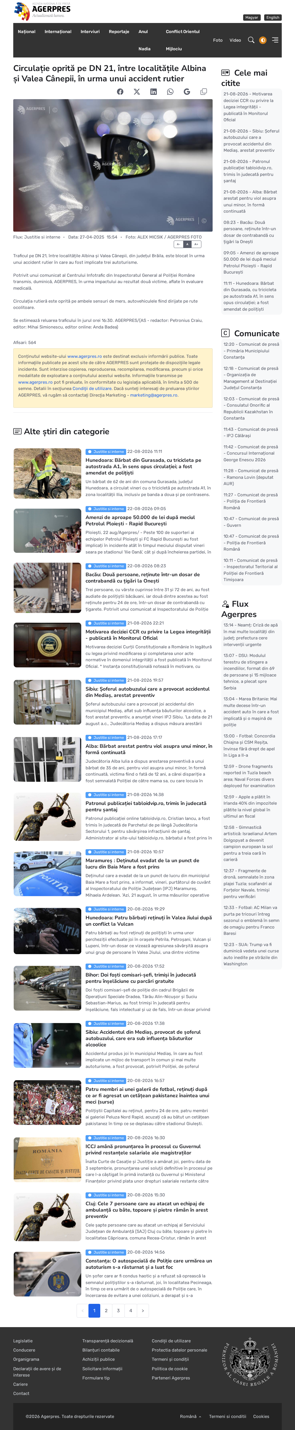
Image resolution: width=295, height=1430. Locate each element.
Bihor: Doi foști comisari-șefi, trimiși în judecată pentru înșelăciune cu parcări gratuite (141, 978)
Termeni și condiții (170, 1359)
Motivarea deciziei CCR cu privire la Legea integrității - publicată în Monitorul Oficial (148, 634)
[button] (273, 40)
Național (26, 31)
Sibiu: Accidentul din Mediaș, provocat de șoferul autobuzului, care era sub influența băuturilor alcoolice (143, 1038)
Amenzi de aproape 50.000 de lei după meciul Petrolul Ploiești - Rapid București (140, 520)
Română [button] (189, 1416)
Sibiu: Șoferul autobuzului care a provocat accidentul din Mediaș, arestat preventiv (148, 692)
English (272, 17)
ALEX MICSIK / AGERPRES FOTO (169, 237)
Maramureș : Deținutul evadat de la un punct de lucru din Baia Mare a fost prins (142, 863)
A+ (196, 244)
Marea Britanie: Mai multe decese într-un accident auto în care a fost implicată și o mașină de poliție (251, 711)
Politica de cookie (170, 1368)
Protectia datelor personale (179, 1350)
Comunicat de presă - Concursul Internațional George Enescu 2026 (251, 453)
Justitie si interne (42, 237)
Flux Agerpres (239, 609)
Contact (21, 1393)
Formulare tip (96, 1378)
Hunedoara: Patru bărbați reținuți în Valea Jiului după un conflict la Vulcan (149, 920)
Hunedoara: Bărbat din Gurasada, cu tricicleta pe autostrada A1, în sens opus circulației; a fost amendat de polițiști (143, 466)
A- (179, 244)
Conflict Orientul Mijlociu (183, 40)
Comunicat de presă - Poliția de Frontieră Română (251, 501)
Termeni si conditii (227, 1416)
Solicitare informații (102, 1368)
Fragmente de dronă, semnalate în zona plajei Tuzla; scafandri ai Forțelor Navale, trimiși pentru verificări (249, 883)
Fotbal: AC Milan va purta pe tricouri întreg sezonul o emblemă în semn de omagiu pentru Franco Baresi (251, 920)
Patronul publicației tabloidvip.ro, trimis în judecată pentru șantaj (146, 806)
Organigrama (26, 1359)
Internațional (58, 31)
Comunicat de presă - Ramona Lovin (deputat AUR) (251, 477)
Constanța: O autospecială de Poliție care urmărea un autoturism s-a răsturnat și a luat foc (149, 1264)
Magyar (251, 17)
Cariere (20, 1384)
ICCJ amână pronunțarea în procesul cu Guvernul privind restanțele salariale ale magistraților (143, 1149)
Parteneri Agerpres (171, 1378)
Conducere (24, 1350)
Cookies (261, 1416)
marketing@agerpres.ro (153, 395)
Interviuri (90, 31)
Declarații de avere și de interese (37, 1372)
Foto (218, 40)
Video (235, 40)
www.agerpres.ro (84, 356)
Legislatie (23, 1340)
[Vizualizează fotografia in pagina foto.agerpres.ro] (113, 165)
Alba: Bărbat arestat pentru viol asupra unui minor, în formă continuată (149, 749)
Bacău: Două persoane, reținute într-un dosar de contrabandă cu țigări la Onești (143, 577)
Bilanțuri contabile (101, 1350)
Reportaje (119, 31)
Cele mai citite (244, 78)
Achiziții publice (98, 1359)
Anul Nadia (145, 40)
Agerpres (50, 1416)
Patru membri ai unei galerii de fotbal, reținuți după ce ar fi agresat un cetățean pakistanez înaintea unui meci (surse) (147, 1095)
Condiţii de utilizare (92, 388)
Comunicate (256, 333)
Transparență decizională (107, 1340)
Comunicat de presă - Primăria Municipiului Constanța (251, 351)
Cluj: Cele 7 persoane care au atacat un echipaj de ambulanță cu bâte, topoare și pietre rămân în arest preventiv (147, 1210)
